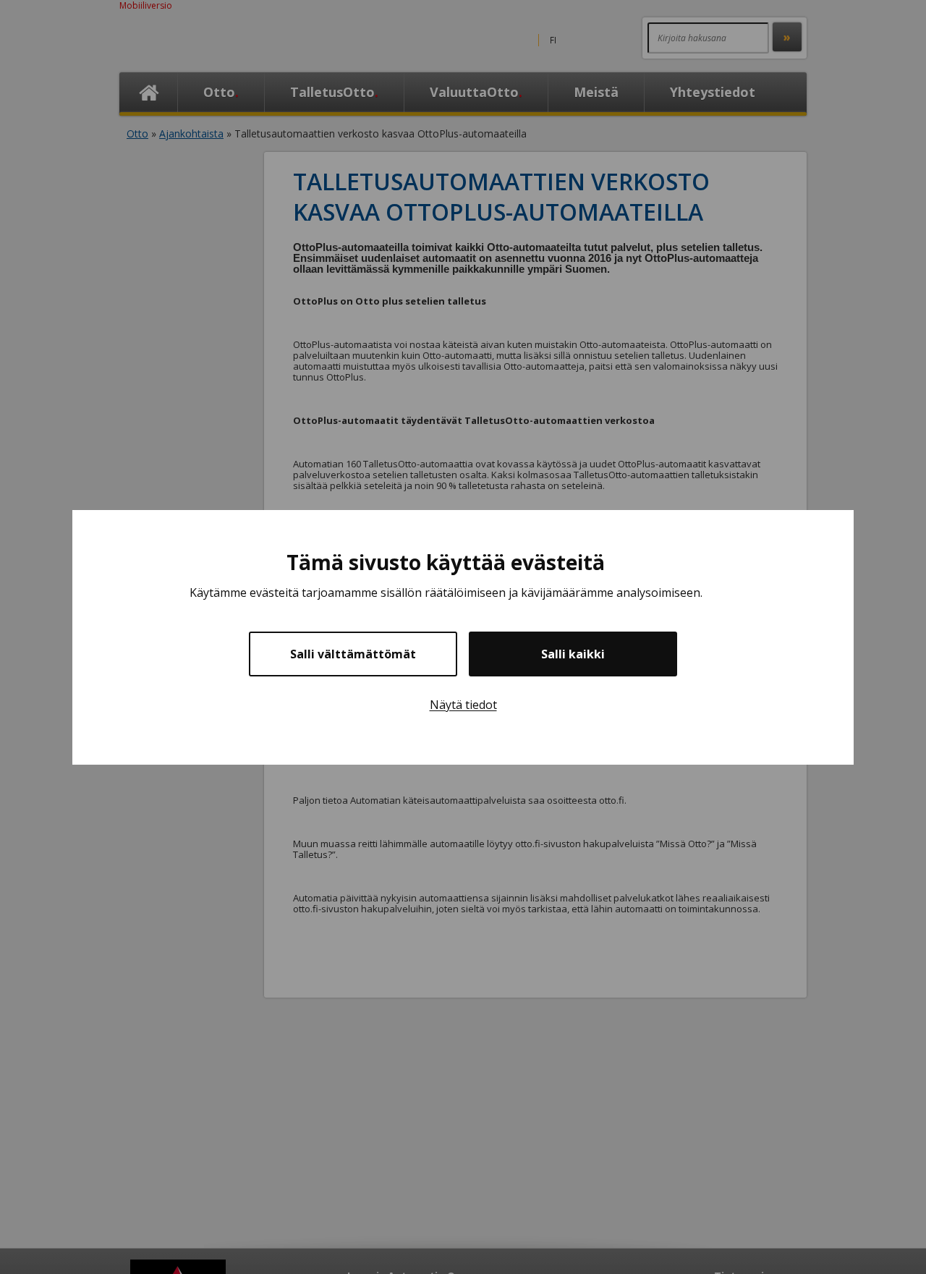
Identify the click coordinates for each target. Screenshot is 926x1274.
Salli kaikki (573, 654)
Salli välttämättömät (353, 654)
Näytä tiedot (463, 705)
